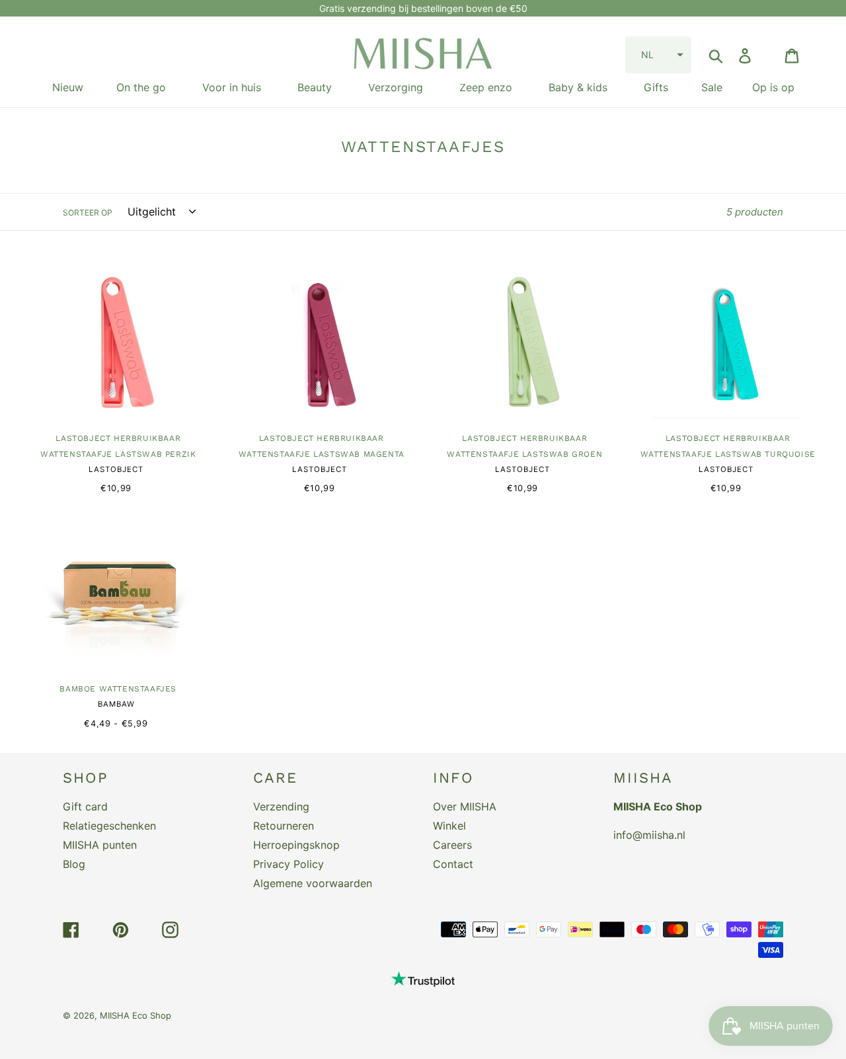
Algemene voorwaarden (312, 883)
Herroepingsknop (296, 844)
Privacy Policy (288, 864)
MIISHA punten (100, 844)
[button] (658, 54)
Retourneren (283, 825)
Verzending (281, 806)
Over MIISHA (464, 806)
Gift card (85, 806)
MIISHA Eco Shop (135, 1015)
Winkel (449, 825)
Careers (452, 844)
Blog (74, 864)
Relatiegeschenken (109, 825)
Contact (453, 864)
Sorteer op (87, 212)
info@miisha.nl (649, 835)
